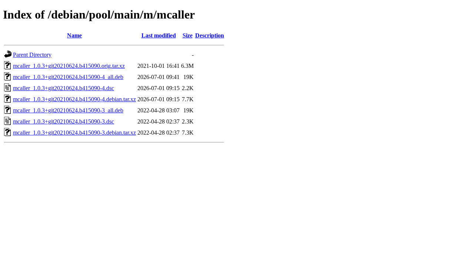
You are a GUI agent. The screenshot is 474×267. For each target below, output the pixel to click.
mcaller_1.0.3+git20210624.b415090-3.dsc (63, 121)
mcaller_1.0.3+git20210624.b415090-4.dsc (63, 88)
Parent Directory (32, 55)
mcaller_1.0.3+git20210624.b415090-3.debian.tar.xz (74, 132)
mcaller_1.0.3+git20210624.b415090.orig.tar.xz (69, 66)
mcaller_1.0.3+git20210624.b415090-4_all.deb (68, 77)
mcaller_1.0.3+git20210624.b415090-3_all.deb (68, 110)
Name (74, 35)
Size (188, 35)
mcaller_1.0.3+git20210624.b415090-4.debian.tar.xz (74, 99)
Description (209, 35)
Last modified (158, 35)
